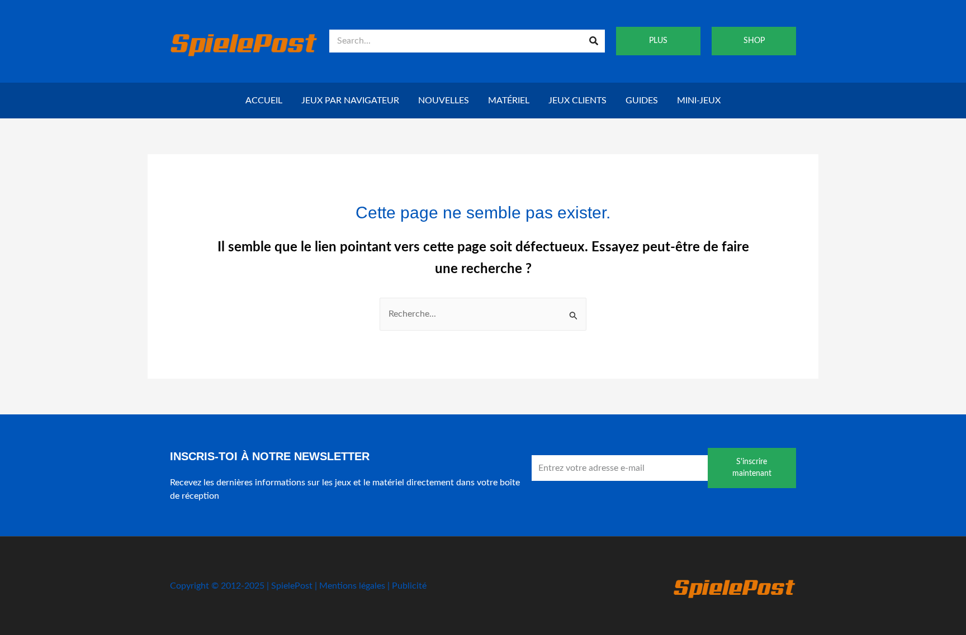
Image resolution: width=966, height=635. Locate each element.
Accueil (263, 100)
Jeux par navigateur (350, 100)
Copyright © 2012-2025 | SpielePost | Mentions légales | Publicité (298, 585)
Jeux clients (577, 100)
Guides (642, 100)
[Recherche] (593, 41)
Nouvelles (443, 100)
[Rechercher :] (483, 313)
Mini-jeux (699, 100)
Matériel (508, 100)
